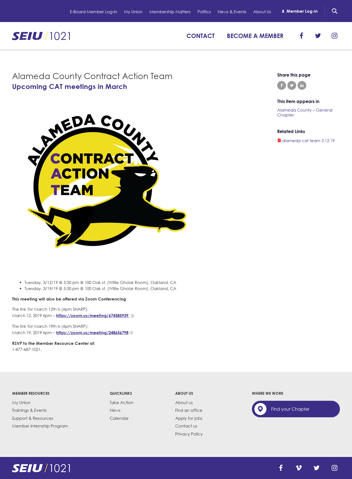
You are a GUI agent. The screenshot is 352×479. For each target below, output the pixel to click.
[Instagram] (334, 35)
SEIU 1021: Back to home (41, 36)
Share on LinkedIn (302, 85)
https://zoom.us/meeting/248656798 (92, 332)
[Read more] (135, 185)
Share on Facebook (281, 85)
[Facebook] (301, 35)
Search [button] (334, 11)
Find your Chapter (290, 409)
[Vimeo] (298, 467)
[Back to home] (41, 468)
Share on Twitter (291, 85)
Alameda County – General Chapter (304, 112)
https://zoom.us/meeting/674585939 (93, 315)
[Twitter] (317, 35)
